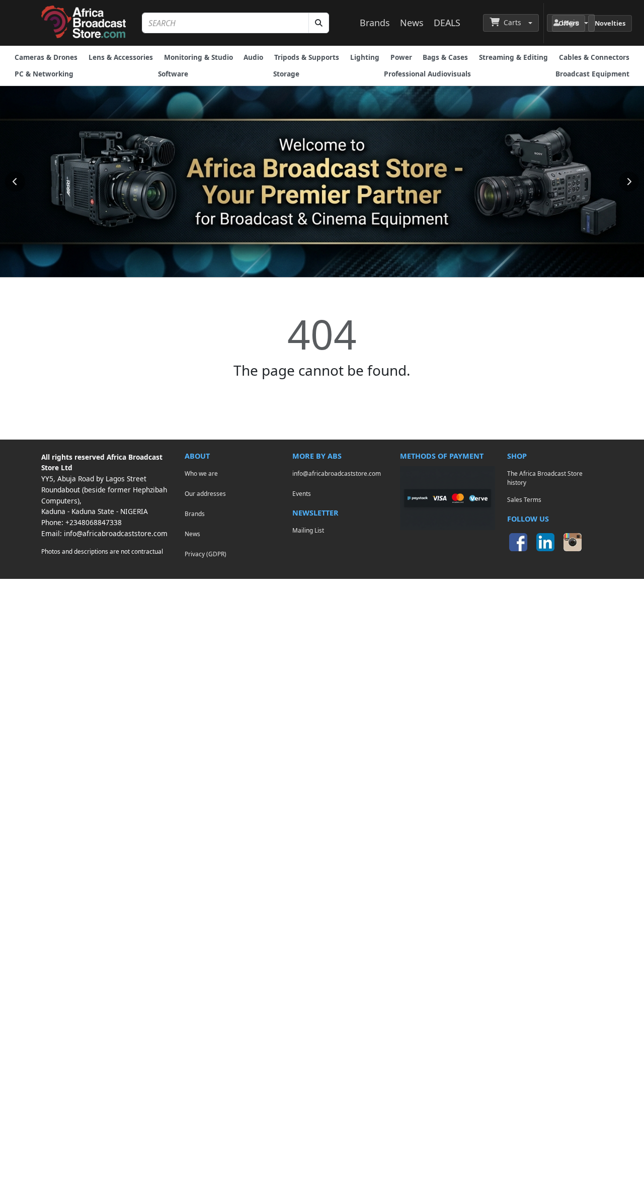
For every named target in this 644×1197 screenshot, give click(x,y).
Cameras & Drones (46, 57)
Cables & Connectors (594, 57)
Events (301, 493)
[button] (511, 22)
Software (173, 73)
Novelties (610, 23)
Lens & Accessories (121, 57)
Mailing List (308, 530)
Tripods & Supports (306, 57)
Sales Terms (524, 499)
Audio (253, 57)
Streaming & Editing (513, 57)
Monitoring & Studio (198, 57)
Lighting (364, 57)
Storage (286, 73)
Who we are (201, 473)
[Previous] (15, 182)
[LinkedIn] (545, 542)
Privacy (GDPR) (205, 554)
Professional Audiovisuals (427, 73)
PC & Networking (44, 73)
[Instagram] (572, 542)
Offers (568, 23)
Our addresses (205, 493)
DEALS (447, 23)
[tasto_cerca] (318, 23)
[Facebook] (518, 542)
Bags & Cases (445, 57)
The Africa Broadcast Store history (545, 477)
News (412, 23)
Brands (375, 23)
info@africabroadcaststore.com (116, 533)
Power (401, 57)
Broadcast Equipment (592, 73)
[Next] (629, 182)
